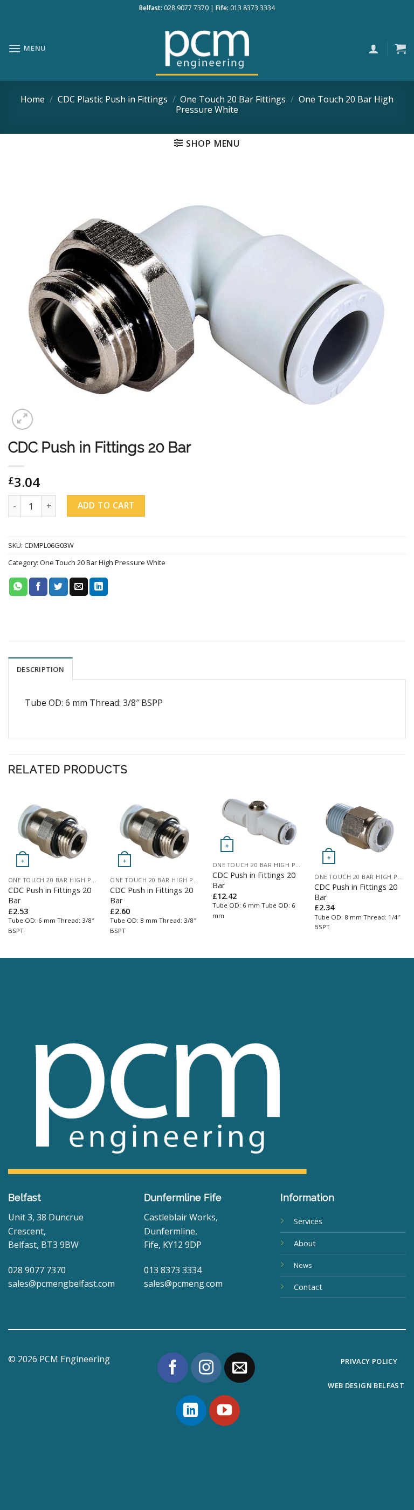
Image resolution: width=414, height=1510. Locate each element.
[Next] (405, 872)
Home (32, 99)
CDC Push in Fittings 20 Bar (49, 895)
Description (40, 669)
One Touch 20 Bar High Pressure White (102, 562)
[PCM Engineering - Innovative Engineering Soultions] (207, 48)
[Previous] (9, 872)
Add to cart (106, 505)
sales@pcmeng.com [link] (183, 1283)
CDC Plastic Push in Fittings (113, 99)
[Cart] (400, 48)
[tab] (40, 668)
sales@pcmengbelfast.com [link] (61, 1283)
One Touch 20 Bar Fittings (233, 99)
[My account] (373, 48)
